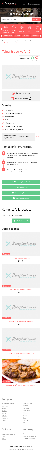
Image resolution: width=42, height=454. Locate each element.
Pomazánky (35, 35)
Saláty (4, 420)
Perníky (25, 418)
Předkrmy (5, 418)
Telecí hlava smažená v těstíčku (21, 353)
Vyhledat (36, 19)
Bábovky (26, 413)
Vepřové (25, 420)
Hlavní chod (5, 406)
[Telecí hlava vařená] (21, 77)
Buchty (25, 415)
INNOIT (30, 449)
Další (37, 137)
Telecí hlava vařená (10, 43)
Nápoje (4, 408)
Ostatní (4, 413)
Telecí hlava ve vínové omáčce (21, 321)
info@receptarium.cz (29, 436)
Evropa (8, 41)
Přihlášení (28, 4)
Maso (24, 422)
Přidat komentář (22, 221)
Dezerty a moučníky (8, 403)
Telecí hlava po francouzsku (21, 290)
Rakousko (28, 41)
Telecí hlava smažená (21, 258)
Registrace (36, 4)
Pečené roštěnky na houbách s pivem (21, 385)
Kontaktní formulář (29, 438)
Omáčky (4, 411)
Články (4, 439)
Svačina (17, 35)
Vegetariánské (8, 35)
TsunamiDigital (22, 449)
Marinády (26, 35)
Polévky (4, 416)
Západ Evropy (18, 41)
